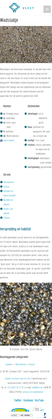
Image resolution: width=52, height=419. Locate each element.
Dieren (32, 364)
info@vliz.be (37, 387)
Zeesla (6, 187)
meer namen (8, 140)
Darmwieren (8, 182)
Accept (14, 415)
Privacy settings (37, 409)
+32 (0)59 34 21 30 (15, 387)
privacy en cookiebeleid (33, 392)
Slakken (9, 364)
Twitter (17, 400)
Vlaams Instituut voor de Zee (17, 378)
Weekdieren (21, 364)
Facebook (28, 400)
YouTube (39, 400)
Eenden (6, 218)
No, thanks (25, 415)
